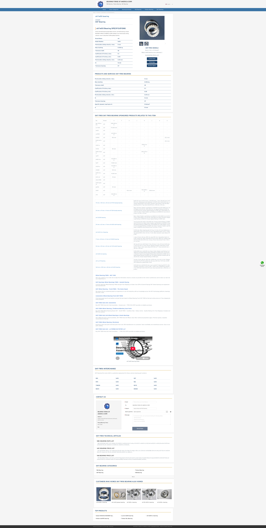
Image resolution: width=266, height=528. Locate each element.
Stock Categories (113, 9)
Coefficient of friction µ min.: (103, 57)
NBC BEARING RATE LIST (105, 441)
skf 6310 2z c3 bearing (102, 232)
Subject (126, 408)
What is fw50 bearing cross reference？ (152, 52)
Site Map (106, 526)
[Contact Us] (262, 264)
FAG (135, 382)
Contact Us (101, 526)
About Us (95, 526)
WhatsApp (152, 62)
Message (126, 415)
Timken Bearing (149, 9)
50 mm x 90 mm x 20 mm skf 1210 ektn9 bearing (109, 246)
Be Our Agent (152, 65)
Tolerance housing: (100, 66)
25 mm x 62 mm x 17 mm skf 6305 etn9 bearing (108, 224)
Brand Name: (98, 38)
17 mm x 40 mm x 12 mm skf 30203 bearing (107, 239)
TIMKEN (98, 385)
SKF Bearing (160, 9)
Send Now (140, 429)
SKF (135, 378)
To (125, 405)
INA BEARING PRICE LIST (152, 55)
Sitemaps (111, 526)
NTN (97, 382)
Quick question (129, 411)
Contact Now (152, 58)
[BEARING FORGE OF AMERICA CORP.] (99, 4)
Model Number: (99, 41)
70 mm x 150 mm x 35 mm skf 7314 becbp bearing (109, 203)
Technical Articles (126, 9)
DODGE (136, 389)
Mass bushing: (99, 47)
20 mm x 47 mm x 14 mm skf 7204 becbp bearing (109, 210)
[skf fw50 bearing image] (152, 28)
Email (126, 402)
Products (98, 12)
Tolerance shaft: (99, 50)
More (133, 477)
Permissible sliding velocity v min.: (105, 60)
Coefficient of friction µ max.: (103, 53)
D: (95, 63)
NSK (97, 378)
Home (104, 9)
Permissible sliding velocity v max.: (105, 44)
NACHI (97, 389)
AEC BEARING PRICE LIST (105, 448)
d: (95, 107)
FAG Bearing (138, 9)
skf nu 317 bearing (100, 261)
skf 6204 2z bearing (101, 254)
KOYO (135, 385)
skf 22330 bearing (101, 217)
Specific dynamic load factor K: (103, 104)
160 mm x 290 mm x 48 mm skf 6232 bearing (108, 267)
